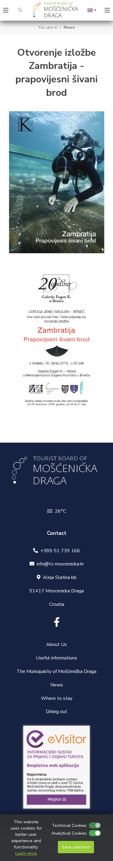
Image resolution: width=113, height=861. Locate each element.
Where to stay (56, 698)
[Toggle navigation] (5, 10)
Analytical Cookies (69, 833)
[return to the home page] (57, 10)
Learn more (26, 853)
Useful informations (56, 658)
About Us (56, 644)
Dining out (56, 711)
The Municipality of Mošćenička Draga (56, 671)
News (69, 27)
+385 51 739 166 (60, 550)
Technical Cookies (69, 825)
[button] (92, 10)
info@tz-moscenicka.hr (60, 564)
